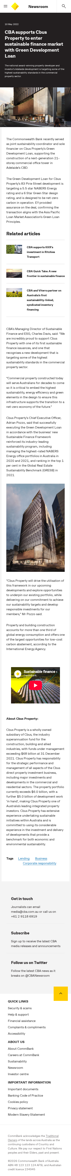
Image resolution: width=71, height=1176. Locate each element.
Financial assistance (22, 1021)
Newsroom (38, 6)
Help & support (18, 1014)
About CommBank (21, 1048)
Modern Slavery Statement (26, 1114)
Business (41, 858)
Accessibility (16, 1033)
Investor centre (18, 1074)
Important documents (23, 1089)
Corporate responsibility (39, 863)
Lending (24, 858)
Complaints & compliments (27, 1027)
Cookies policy (18, 1102)
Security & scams (20, 1008)
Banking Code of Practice (25, 1095)
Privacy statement (20, 1108)
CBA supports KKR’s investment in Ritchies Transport (41, 251)
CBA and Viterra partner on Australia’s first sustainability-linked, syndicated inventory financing (44, 300)
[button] (4, 6)
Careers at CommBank (23, 1055)
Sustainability (17, 1061)
